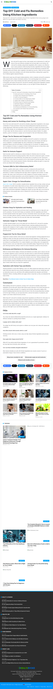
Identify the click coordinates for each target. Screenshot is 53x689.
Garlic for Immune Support (21, 97)
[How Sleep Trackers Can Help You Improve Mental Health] (10, 378)
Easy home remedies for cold (15, 357)
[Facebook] (22, 679)
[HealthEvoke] (10, 2)
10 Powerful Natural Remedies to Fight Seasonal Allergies (10, 413)
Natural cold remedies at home (26, 360)
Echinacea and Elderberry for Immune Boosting (26, 107)
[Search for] (51, 2)
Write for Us (49, 686)
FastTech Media (28, 684)
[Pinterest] (25, 679)
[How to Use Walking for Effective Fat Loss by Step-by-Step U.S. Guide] (26, 378)
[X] (24, 679)
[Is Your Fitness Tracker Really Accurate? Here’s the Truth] (31, 201)
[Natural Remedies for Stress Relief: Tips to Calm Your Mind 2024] (43, 408)
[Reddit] (29, 679)
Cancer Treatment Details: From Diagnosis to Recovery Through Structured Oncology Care (12, 441)
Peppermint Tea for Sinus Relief (22, 105)
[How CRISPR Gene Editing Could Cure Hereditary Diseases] (43, 393)
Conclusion (15, 110)
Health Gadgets (15, 7)
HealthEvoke (6, 21)
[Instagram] (30, 679)
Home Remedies (7, 7)
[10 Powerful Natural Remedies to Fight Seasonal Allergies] (10, 408)
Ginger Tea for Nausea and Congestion (24, 95)
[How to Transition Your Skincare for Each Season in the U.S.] (10, 393)
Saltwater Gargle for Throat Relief (23, 103)
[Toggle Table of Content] (39, 90)
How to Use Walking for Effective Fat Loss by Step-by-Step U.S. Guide (26, 384)
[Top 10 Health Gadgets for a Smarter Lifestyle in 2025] (26, 393)
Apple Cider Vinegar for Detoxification (24, 100)
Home (28, 686)
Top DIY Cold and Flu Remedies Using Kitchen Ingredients (26, 92)
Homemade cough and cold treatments (36, 357)
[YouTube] (27, 679)
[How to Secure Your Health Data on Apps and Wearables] (26, 408)
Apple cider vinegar (8, 184)
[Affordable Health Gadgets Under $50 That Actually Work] (6, 201)
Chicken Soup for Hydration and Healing (24, 102)
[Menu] (1, 2)
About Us (32, 686)
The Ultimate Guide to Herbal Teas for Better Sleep (21, 279)
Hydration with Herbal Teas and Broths (24, 108)
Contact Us (37, 686)
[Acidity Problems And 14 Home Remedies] (43, 378)
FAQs (14, 111)
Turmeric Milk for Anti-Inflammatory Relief (25, 98)
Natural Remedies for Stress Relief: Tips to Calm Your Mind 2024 (42, 414)
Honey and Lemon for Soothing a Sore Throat (25, 94)
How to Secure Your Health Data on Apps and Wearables (26, 413)
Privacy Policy (43, 686)
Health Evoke (11, 684)
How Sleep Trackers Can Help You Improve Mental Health (9, 384)
